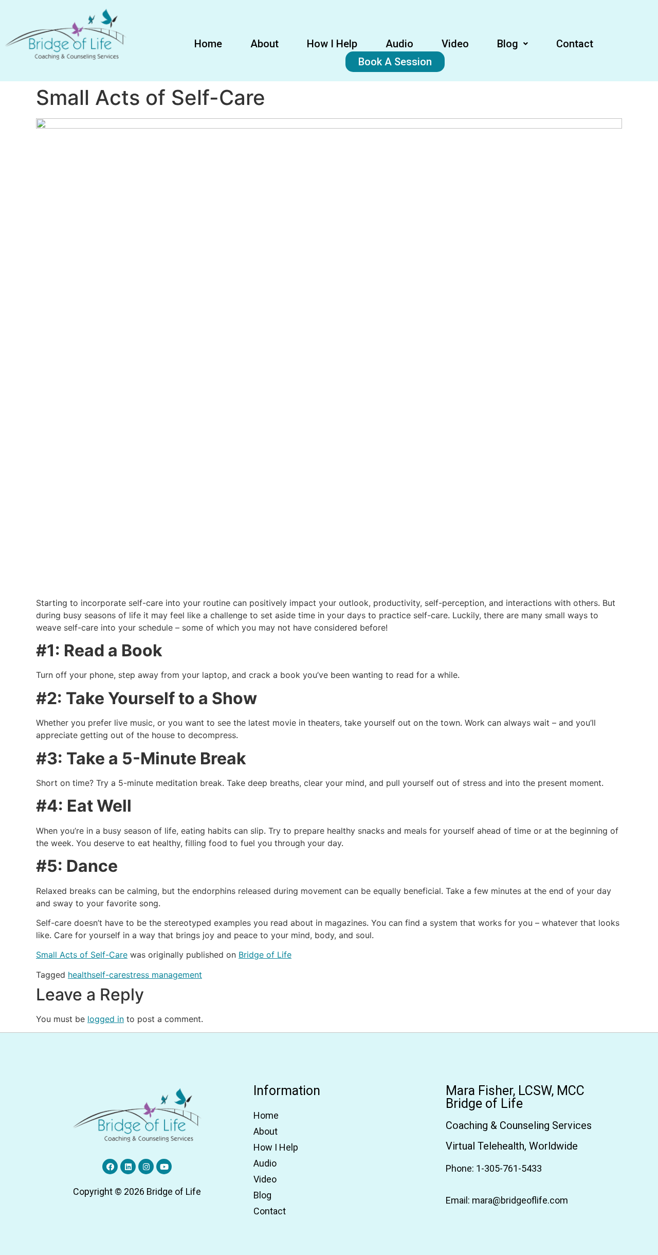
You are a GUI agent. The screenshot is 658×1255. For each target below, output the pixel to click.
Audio (399, 44)
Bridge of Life (265, 954)
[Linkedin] (128, 1166)
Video (455, 44)
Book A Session (395, 62)
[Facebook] (110, 1166)
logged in (105, 1019)
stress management (164, 975)
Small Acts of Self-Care (81, 954)
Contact (574, 44)
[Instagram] (146, 1166)
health (80, 975)
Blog (507, 44)
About (264, 44)
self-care (109, 975)
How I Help (332, 44)
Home (208, 44)
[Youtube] (164, 1166)
